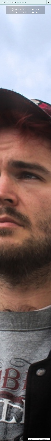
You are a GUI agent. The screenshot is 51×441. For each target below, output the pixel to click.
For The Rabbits (8, 2)
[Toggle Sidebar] (48, 2)
